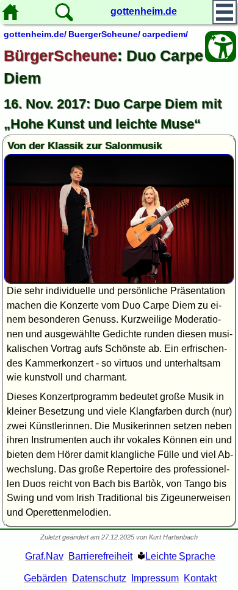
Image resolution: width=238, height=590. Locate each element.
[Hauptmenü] (224, 12)
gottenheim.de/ (35, 34)
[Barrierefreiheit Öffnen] (220, 46)
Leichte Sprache (180, 556)
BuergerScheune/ (104, 34)
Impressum (155, 578)
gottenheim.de (143, 11)
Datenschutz (99, 578)
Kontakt (200, 578)
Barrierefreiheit (100, 556)
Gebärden (45, 578)
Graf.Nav (44, 556)
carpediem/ (165, 34)
